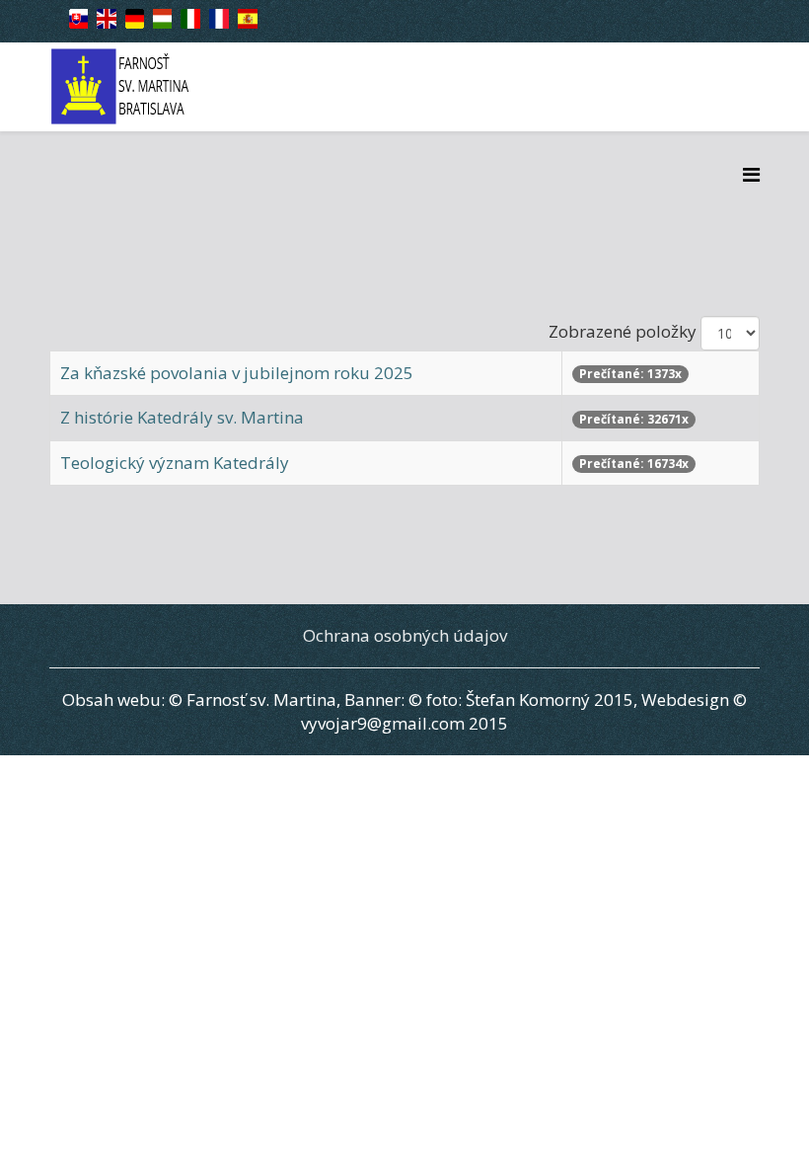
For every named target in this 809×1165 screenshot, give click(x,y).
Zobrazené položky (623, 331)
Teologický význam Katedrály (174, 462)
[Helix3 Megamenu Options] (751, 174)
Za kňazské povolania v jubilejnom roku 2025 (236, 372)
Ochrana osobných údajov (405, 635)
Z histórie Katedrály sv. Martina (182, 417)
